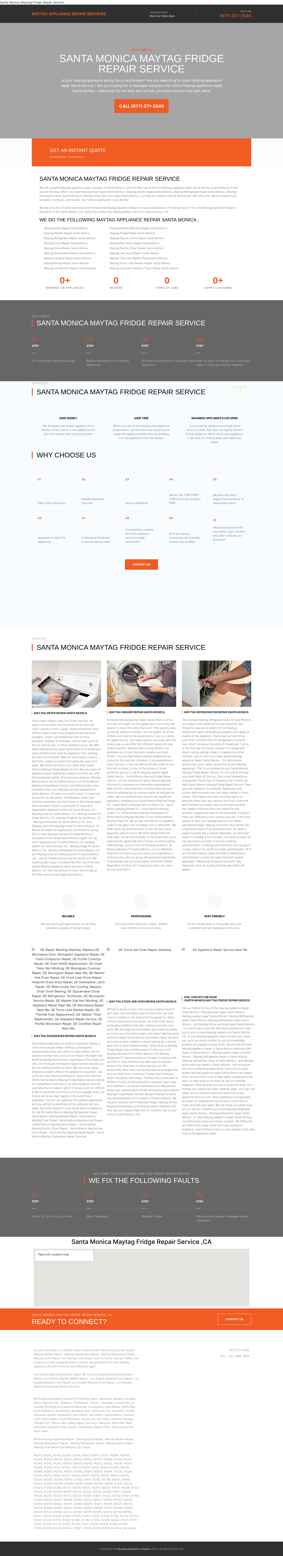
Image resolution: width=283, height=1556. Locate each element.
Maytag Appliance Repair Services (69, 14)
